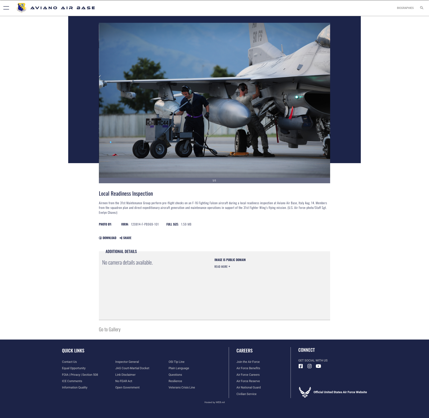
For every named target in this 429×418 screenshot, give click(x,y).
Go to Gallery (109, 329)
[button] (5, 8)
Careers (244, 350)
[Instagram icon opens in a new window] (309, 366)
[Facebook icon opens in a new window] (300, 366)
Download (109, 238)
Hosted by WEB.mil (214, 402)
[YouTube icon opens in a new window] (318, 366)
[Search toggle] (421, 8)
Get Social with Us (313, 360)
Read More (221, 267)
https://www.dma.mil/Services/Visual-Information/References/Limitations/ (253, 288)
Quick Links (73, 350)
